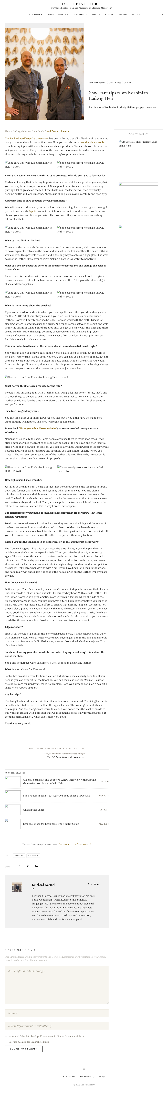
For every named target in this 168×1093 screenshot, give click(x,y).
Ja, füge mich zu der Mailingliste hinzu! (29, 1041)
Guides (50, 14)
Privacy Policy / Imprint (92, 1077)
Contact (110, 14)
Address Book (80, 14)
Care (111, 82)
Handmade (34, 855)
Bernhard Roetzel (97, 82)
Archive (123, 14)
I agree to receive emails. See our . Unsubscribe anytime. (137, 1073)
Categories (34, 14)
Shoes (118, 82)
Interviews (63, 14)
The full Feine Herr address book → (65, 757)
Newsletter (69, 1077)
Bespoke (19, 855)
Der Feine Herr (82, 4)
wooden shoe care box (93, 142)
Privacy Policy (151, 1072)
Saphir (32, 211)
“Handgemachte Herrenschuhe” (38, 428)
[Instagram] (84, 1069)
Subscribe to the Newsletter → (75, 844)
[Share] (19, 866)
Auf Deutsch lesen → (58, 131)
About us (96, 14)
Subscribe (137, 1080)
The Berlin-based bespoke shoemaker (27, 138)
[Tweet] (27, 866)
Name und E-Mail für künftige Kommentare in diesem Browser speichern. (46, 1036)
